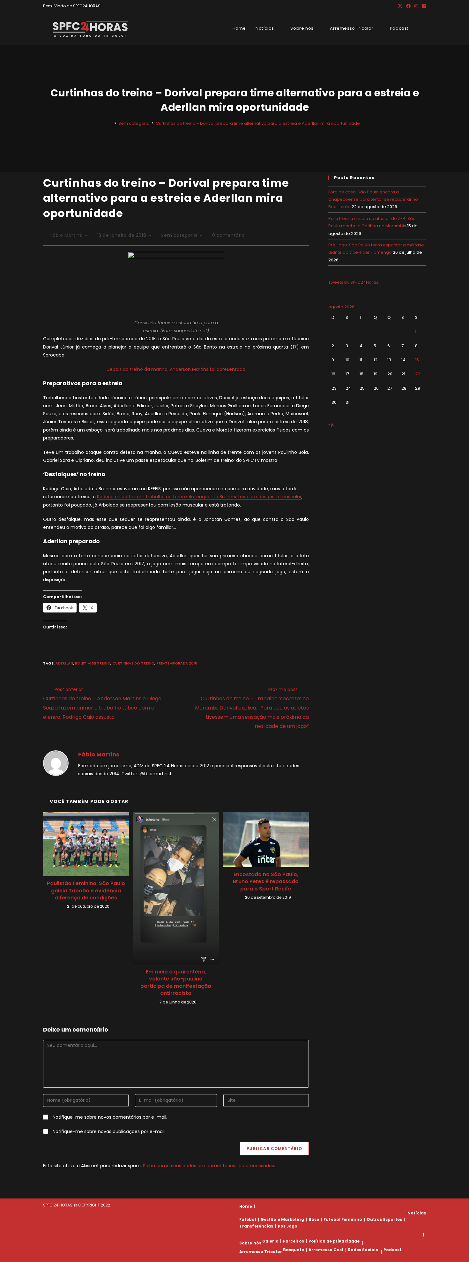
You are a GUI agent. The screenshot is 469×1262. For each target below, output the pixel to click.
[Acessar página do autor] (56, 763)
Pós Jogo (288, 1226)
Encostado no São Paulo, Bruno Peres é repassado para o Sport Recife (266, 881)
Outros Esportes (384, 1219)
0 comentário (228, 235)
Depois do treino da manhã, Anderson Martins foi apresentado (176, 369)
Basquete (293, 1249)
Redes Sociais (363, 1249)
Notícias (416, 1213)
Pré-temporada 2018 (176, 663)
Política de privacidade (334, 1241)
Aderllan (64, 663)
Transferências (256, 1226)
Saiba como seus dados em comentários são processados (208, 1165)
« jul (332, 424)
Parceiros (293, 1241)
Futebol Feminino (343, 1219)
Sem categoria (179, 235)
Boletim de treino (92, 663)
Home (245, 1206)
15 (417, 360)
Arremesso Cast (326, 1249)
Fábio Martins (66, 235)
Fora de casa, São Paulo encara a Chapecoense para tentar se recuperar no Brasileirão (373, 199)
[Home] (110, 123)
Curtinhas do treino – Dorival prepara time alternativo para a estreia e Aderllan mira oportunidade (258, 123)
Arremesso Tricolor (260, 1251)
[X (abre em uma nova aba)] (400, 6)
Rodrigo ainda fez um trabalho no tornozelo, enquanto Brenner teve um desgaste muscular (199, 496)
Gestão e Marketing (282, 1219)
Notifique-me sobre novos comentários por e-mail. (110, 1117)
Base (314, 1219)
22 (417, 374)
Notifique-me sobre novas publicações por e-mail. (109, 1131)
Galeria (270, 1241)
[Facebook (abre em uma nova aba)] (408, 6)
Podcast (392, 1249)
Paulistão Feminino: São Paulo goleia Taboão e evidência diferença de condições (86, 890)
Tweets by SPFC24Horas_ (354, 282)
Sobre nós (250, 1243)
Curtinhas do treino (133, 663)
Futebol (247, 1219)
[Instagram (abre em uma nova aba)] (416, 6)
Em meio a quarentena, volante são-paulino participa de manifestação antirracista (175, 982)
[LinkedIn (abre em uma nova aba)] (423, 6)
